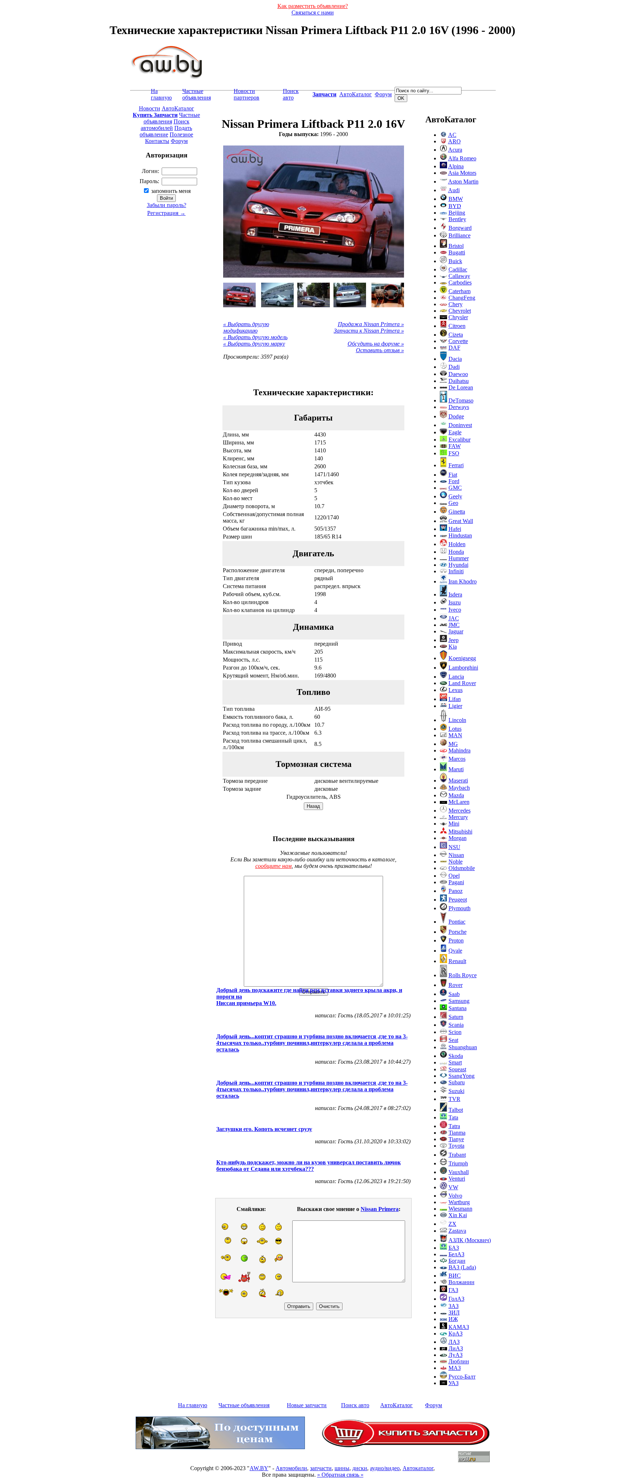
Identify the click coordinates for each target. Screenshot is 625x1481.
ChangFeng (461, 298)
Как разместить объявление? (312, 6)
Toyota (456, 1146)
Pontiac (456, 922)
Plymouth (459, 908)
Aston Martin (463, 181)
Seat (453, 1040)
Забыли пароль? (166, 205)
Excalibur (459, 439)
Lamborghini (463, 667)
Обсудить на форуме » (376, 344)
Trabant (457, 1155)
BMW (455, 199)
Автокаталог (418, 1468)
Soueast (457, 1069)
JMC (454, 625)
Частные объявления (196, 94)
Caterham (459, 291)
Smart (455, 1062)
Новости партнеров (246, 94)
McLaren (458, 802)
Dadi (454, 367)
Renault (457, 961)
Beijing (456, 213)
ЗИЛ (454, 1312)
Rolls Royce (462, 975)
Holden (456, 544)
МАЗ (454, 1368)
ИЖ (453, 1319)
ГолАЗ (456, 1299)
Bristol (456, 246)
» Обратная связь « (340, 1475)
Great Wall (460, 521)
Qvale (455, 951)
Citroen (456, 326)
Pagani (456, 882)
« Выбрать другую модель (255, 337)
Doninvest (460, 425)
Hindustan (460, 535)
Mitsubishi (460, 831)
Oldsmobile (461, 868)
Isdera (455, 594)
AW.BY (259, 1468)
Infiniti (456, 571)
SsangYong (461, 1076)
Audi (454, 190)
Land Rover (462, 683)
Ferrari (456, 465)
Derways (458, 407)
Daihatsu (458, 381)
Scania (456, 1025)
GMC (455, 488)
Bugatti (456, 252)
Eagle (455, 432)
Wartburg (459, 1202)
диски (359, 1468)
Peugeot (457, 899)
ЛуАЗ (455, 1355)
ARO (454, 141)
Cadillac (457, 269)
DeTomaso (460, 400)
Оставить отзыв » (380, 350)
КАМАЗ (458, 1327)
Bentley (457, 219)
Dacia (455, 359)
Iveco (454, 610)
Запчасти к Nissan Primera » (369, 331)
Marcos (456, 759)
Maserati (458, 780)
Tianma (456, 1133)
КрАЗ (455, 1333)
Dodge (456, 416)
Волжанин (461, 1282)
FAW (454, 446)
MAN (455, 735)
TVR (454, 1099)
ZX (452, 1224)
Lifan (454, 699)
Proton (456, 940)
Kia (452, 647)
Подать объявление (166, 131)
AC (452, 135)
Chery (455, 304)
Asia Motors (462, 173)
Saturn (455, 1017)
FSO (453, 453)
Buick (455, 261)
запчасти (321, 1468)
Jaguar (455, 631)
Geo (453, 503)
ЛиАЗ (455, 1348)
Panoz (455, 891)
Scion (455, 1032)
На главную (161, 94)
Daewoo (458, 374)
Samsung (458, 1001)
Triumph (458, 1163)
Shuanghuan (462, 1047)
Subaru (456, 1082)
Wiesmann (460, 1209)
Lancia (456, 677)
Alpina (456, 166)
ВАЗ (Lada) (462, 1267)
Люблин (458, 1361)
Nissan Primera (380, 1209)
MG (453, 744)
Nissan (456, 855)
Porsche (457, 932)
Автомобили (291, 1468)
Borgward (460, 228)
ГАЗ (453, 1290)
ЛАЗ (454, 1342)
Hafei (454, 529)
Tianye (456, 1139)
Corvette (458, 341)
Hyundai (458, 565)
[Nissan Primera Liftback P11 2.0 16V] (239, 295)
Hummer (458, 558)
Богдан (456, 1261)
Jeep (453, 640)
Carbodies (460, 282)
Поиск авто (291, 94)
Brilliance (459, 235)
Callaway (459, 276)
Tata (453, 1117)
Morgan (457, 838)
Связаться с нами (313, 12)
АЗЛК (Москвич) (469, 1240)
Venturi (456, 1179)
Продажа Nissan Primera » (371, 324)
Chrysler (458, 317)
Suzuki (456, 1091)
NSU (454, 847)
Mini (453, 823)
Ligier (455, 706)
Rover (455, 985)
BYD (454, 206)
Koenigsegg (462, 658)
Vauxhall (458, 1172)
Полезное (181, 134)
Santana (457, 1008)
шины (342, 1468)
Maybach (459, 788)
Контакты (157, 141)
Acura (455, 150)
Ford (453, 481)
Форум (383, 94)
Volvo (455, 1196)
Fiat (452, 475)
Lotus (455, 729)
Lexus (455, 690)
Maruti (456, 769)
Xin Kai (457, 1215)
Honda (456, 552)
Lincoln (457, 720)
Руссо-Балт (462, 1377)
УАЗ (453, 1383)
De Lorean (460, 387)
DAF (454, 348)
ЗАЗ (453, 1306)
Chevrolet (459, 311)
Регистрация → (166, 213)
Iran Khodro (462, 581)
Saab (454, 994)
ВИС (454, 1276)
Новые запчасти (307, 1405)
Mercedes (459, 810)
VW (453, 1187)
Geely (455, 496)
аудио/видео (385, 1468)
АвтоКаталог (355, 94)
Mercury (458, 817)
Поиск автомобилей (165, 124)
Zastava (457, 1231)
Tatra (454, 1126)
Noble (455, 861)
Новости (149, 108)
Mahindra (459, 750)
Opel (454, 876)
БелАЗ (456, 1254)
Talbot (455, 1110)
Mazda (456, 795)
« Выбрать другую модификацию (246, 327)
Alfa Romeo (462, 158)
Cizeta (455, 335)
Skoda (455, 1056)
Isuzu (454, 602)
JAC (453, 618)
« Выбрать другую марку (254, 344)
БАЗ (453, 1248)
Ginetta (456, 512)
